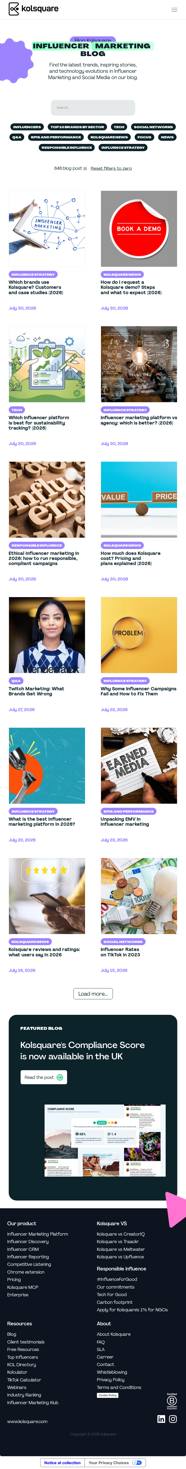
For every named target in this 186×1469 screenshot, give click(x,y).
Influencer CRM (23, 1249)
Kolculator (17, 1372)
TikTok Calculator (24, 1380)
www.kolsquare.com (27, 1421)
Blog (11, 1334)
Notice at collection (62, 1462)
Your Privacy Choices (109, 1462)
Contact (105, 1364)
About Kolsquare (114, 1334)
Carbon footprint (114, 1302)
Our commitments (115, 1287)
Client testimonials (26, 1342)
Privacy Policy (110, 1380)
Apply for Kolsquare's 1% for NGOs (132, 1310)
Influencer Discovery (28, 1242)
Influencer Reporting (28, 1257)
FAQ (101, 1342)
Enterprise (17, 1295)
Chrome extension (25, 1272)
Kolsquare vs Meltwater (121, 1249)
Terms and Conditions (119, 1387)
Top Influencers (22, 1357)
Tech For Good (112, 1295)
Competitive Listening (29, 1264)
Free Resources (23, 1349)
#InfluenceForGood (117, 1279)
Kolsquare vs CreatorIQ (121, 1234)
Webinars (16, 1387)
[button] (174, 9)
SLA (101, 1349)
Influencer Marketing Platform (37, 1234)
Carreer (105, 1357)
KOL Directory (21, 1365)
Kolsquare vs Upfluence (120, 1257)
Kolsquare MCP (22, 1287)
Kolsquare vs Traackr (118, 1242)
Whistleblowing (112, 1372)
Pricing (14, 1280)
